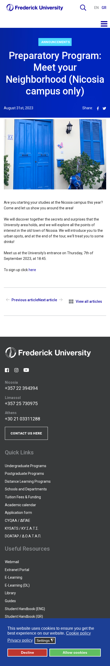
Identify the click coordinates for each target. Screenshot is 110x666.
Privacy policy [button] (20, 640)
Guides (10, 601)
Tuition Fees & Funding (23, 497)
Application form (18, 513)
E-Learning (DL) (17, 585)
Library (10, 593)
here (32, 270)
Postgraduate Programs (24, 473)
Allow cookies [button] (75, 652)
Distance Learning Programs (28, 481)
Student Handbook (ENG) (25, 609)
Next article (47, 300)
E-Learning (13, 577)
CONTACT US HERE (26, 433)
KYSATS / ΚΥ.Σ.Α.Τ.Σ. (22, 528)
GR (104, 8)
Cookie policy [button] (78, 633)
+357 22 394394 (21, 388)
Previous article (25, 300)
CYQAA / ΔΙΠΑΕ (17, 520)
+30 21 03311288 (22, 418)
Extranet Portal (17, 570)
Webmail (12, 562)
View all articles (89, 301)
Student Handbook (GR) (24, 616)
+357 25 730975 (21, 403)
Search (83, 8)
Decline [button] (27, 652)
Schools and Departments (26, 489)
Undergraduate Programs (25, 466)
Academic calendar (20, 505)
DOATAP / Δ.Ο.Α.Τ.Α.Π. (23, 536)
